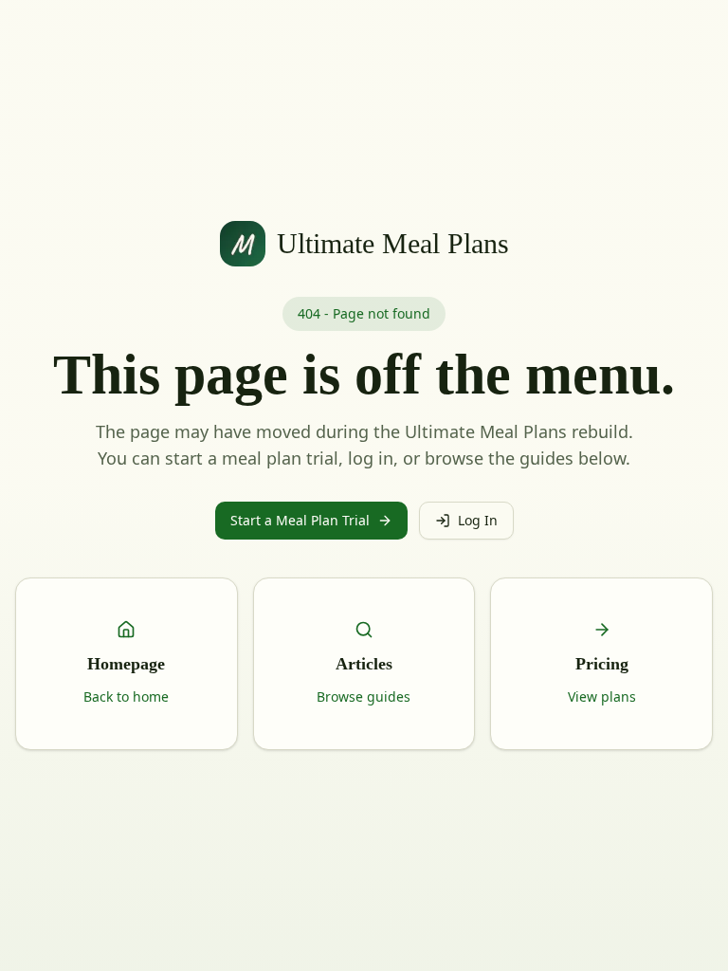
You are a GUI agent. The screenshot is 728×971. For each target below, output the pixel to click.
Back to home (126, 696)
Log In (478, 520)
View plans (602, 696)
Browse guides (363, 696)
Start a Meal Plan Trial (300, 520)
